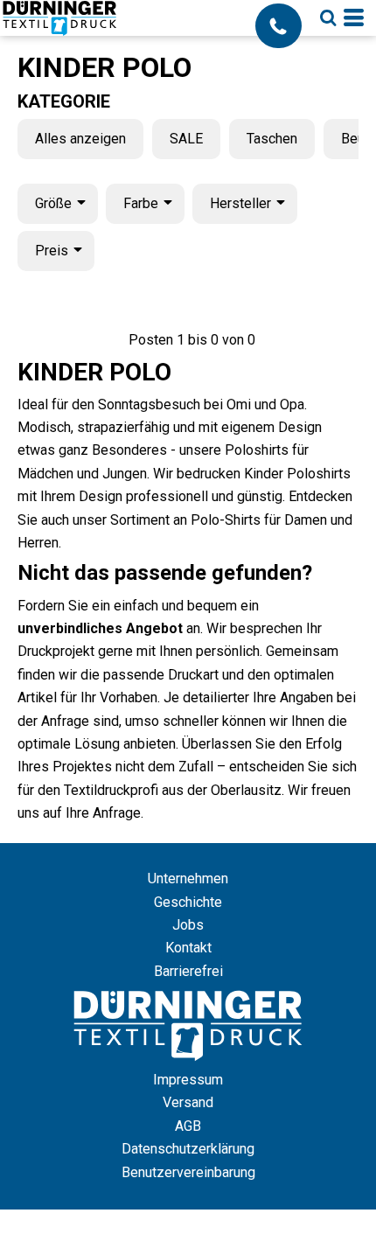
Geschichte (188, 902)
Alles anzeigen (80, 138)
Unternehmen (188, 878)
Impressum (188, 1079)
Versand (188, 1102)
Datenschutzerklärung (188, 1148)
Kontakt (188, 947)
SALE (186, 138)
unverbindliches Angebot (100, 628)
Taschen (272, 138)
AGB (188, 1126)
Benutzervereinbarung (188, 1172)
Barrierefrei (188, 971)
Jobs (188, 925)
